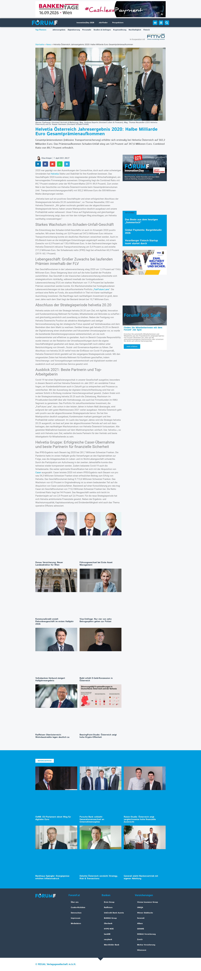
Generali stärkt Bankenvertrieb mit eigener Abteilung (141, 877)
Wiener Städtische (145, 913)
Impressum (75, 918)
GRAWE (140, 929)
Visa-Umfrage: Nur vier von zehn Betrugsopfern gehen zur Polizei (96, 620)
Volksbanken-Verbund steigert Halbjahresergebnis (50, 679)
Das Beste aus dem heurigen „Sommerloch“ (141, 221)
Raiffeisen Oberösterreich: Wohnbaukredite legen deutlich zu (52, 736)
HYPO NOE (109, 929)
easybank (108, 939)
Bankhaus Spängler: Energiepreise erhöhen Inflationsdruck (52, 877)
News (48, 44)
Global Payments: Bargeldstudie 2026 (143, 231)
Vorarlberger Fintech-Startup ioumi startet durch (141, 242)
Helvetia (55, 173)
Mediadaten (76, 923)
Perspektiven (117, 22)
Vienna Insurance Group (147, 902)
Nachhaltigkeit (135, 30)
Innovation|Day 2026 (85, 22)
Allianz (140, 923)
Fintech (146, 30)
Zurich (139, 939)
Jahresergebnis (58, 30)
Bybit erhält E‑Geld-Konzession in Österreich (96, 679)
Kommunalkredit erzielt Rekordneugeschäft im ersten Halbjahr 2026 (54, 622)
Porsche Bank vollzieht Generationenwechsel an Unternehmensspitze (92, 819)
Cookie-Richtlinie (78, 907)
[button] (166, 22)
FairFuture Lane (101, 289)
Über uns (75, 902)
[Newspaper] (155, 22)
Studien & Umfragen (102, 30)
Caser (38, 472)
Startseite (39, 44)
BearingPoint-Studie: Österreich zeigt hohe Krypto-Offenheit (98, 736)
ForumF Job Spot (142, 315)
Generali (140, 918)
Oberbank (108, 923)
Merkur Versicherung (146, 945)
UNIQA (140, 907)
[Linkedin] (161, 22)
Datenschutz (76, 913)
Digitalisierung (74, 30)
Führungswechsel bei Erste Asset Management (96, 564)
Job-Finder (103, 22)
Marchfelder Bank (111, 945)
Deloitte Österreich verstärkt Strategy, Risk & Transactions (99, 877)
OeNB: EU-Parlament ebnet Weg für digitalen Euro (53, 818)
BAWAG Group (110, 918)
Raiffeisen (108, 907)
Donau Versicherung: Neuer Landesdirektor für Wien (49, 564)
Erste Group (109, 902)
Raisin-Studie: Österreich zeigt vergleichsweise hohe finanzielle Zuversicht (140, 819)
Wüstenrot (141, 950)
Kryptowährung (119, 30)
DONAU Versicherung (146, 934)
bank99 (107, 934)
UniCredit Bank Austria (114, 913)
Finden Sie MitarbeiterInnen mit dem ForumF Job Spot (143, 328)
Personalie (86, 30)
